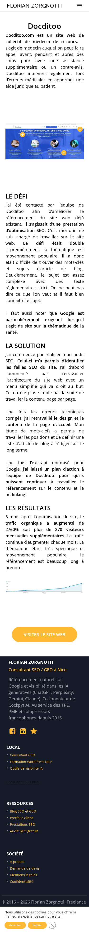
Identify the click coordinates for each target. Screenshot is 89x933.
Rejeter (37, 925)
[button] (79, 5)
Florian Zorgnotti (34, 5)
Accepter (15, 925)
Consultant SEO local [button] (22, 782)
